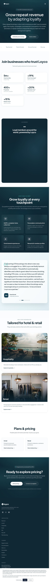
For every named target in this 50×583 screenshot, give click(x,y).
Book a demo (32, 36)
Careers (3, 547)
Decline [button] (30, 580)
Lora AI (3, 513)
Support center (5, 532)
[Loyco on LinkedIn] (3, 502)
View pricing (16, 473)
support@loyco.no (6, 557)
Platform (3, 510)
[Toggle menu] (45, 4)
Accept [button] (25, 580)
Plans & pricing (5, 524)
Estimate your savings (18, 36)
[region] (24, 156)
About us (3, 537)
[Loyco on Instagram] (6, 502)
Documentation (5, 535)
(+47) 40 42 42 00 (5, 559)
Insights (3, 542)
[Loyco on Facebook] (9, 502)
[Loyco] (6, 4)
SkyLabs (3, 522)
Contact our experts (31, 473)
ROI (2, 520)
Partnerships (4, 540)
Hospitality (4, 515)
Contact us (4, 544)
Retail (3, 517)
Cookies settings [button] (19, 580)
